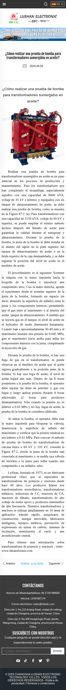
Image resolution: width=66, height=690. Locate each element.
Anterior (10, 563)
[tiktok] (26, 661)
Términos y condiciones (40, 683)
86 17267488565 (50, 593)
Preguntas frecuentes (37, 38)
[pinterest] (48, 661)
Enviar (57, 651)
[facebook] (33, 661)
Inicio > (21, 38)
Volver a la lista (32, 563)
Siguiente (54, 563)
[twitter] (40, 661)
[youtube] (18, 661)
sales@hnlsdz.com (43, 604)
